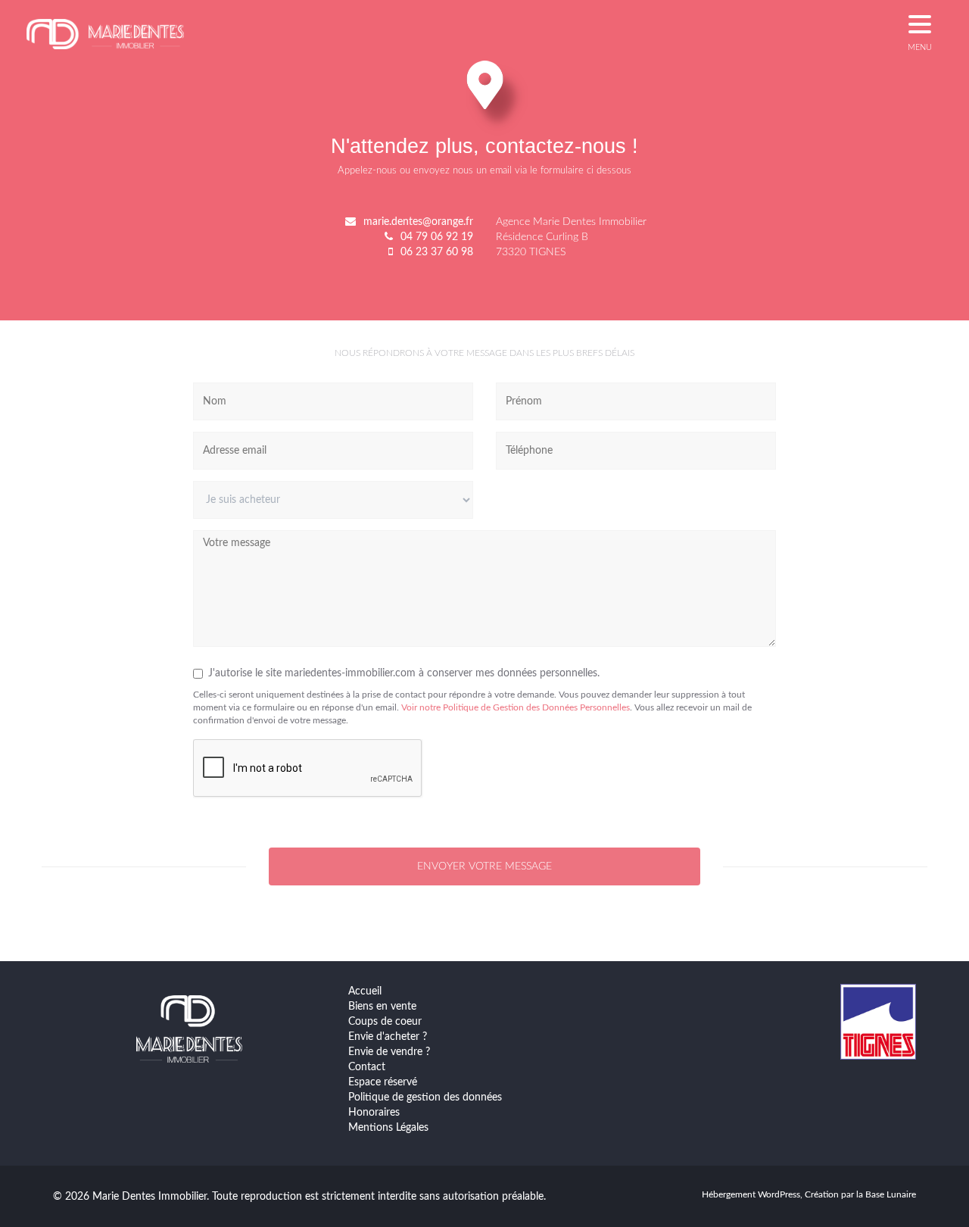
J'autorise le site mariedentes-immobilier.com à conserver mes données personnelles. (404, 673)
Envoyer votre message (484, 866)
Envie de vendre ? (389, 1052)
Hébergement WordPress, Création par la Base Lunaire (809, 1194)
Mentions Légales (388, 1127)
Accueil (365, 991)
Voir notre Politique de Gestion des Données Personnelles (515, 707)
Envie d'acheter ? (387, 1037)
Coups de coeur (385, 1021)
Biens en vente (382, 1006)
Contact (366, 1067)
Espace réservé (382, 1082)
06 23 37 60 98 (436, 252)
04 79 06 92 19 (436, 237)
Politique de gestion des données (425, 1097)
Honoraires (374, 1112)
